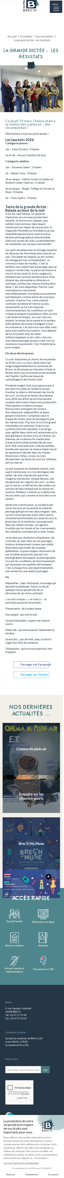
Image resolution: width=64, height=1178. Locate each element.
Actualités (26, 36)
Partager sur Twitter (34, 674)
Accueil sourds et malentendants (14, 970)
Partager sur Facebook (35, 664)
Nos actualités (44, 36)
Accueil (12, 36)
